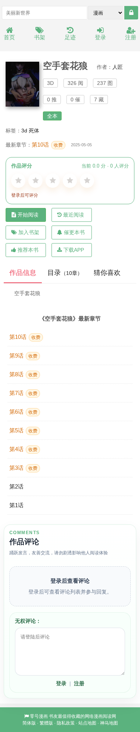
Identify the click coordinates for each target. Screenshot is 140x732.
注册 (130, 37)
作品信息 (22, 272)
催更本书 (74, 232)
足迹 (70, 37)
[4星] (70, 181)
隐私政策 (66, 723)
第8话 (23, 374)
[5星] (87, 181)
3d (24, 131)
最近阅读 (73, 215)
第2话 (16, 486)
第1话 (16, 505)
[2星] (35, 181)
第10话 (47, 144)
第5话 (23, 430)
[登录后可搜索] (131, 12)
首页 (9, 37)
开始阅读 (28, 215)
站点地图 (87, 723)
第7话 (23, 393)
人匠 (117, 67)
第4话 (23, 449)
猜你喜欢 (107, 272)
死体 (34, 131)
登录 (100, 37)
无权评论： (28, 621)
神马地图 (109, 723)
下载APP (73, 250)
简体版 (29, 723)
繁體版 (46, 723)
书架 (39, 37)
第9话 (23, 355)
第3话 (23, 468)
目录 (65, 272)
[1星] (18, 181)
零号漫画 (39, 716)
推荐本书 (28, 250)
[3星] (53, 181)
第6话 (23, 411)
